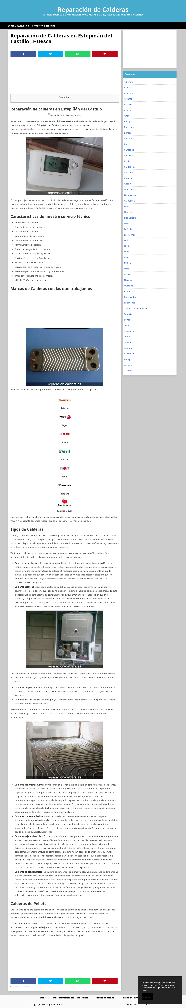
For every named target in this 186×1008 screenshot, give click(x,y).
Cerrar (147, 997)
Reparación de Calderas (93, 9)
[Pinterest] (104, 54)
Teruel (127, 336)
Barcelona (129, 127)
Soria (126, 325)
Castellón (128, 155)
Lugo (126, 251)
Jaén (126, 223)
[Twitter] (50, 54)
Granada (128, 189)
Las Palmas (129, 234)
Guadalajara (130, 195)
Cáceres (128, 138)
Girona (127, 183)
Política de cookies (105, 997)
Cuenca (128, 178)
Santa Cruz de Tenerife (135, 308)
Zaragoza (129, 370)
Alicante (128, 98)
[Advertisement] (65, 76)
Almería (128, 104)
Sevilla (127, 319)
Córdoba (128, 172)
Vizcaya (128, 359)
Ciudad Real (130, 166)
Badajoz (128, 121)
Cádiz (127, 144)
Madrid (127, 257)
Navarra (128, 279)
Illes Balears (130, 217)
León (126, 240)
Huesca (27, 987)
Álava (127, 87)
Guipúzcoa (129, 200)
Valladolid (129, 353)
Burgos (127, 132)
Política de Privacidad (132, 997)
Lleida (127, 246)
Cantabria (129, 149)
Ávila (126, 115)
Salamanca (129, 302)
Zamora (128, 364)
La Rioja (128, 229)
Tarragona (129, 331)
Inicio (43, 997)
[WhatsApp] (77, 54)
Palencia (128, 291)
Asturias (128, 110)
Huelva (127, 206)
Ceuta (127, 161)
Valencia (128, 348)
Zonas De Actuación (18, 25)
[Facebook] (23, 54)
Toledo (127, 342)
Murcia (127, 274)
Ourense (128, 285)
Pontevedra (130, 296)
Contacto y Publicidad (43, 25)
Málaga (128, 263)
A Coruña (129, 81)
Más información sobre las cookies (70, 997)
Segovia (128, 314)
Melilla (127, 268)
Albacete (128, 93)
